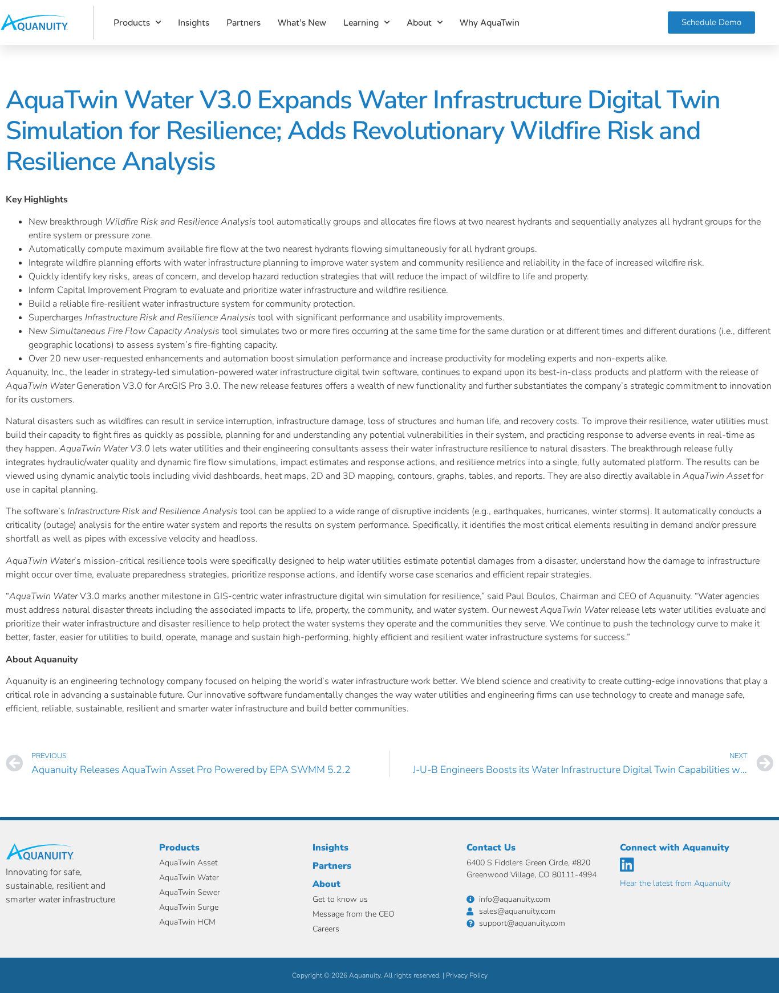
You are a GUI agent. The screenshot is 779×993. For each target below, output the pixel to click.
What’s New (302, 23)
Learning (361, 23)
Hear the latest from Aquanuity (675, 883)
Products (131, 23)
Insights (193, 23)
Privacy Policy (467, 975)
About (419, 23)
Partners (243, 23)
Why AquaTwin (490, 23)
